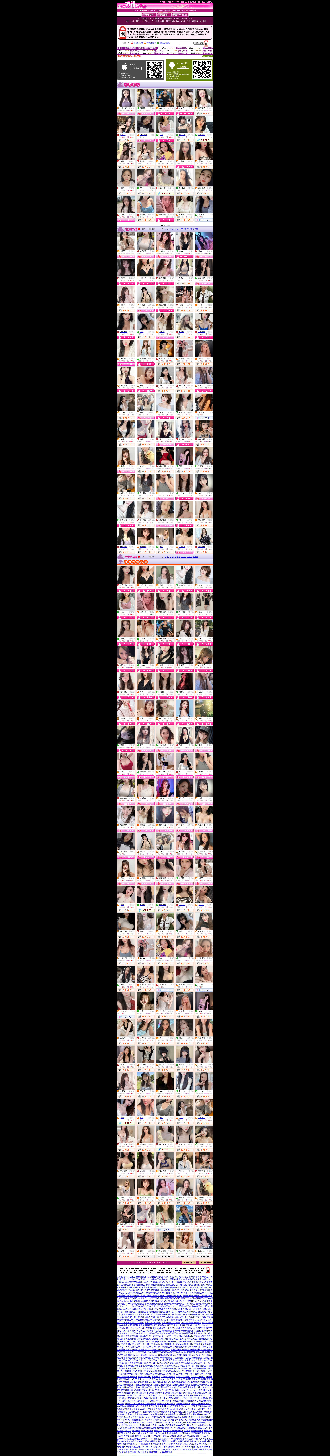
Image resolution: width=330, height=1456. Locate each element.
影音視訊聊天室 (150, 1325)
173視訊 (156, 1320)
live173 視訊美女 (139, 1393)
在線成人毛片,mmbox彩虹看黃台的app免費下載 (167, 1425)
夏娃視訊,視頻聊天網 (181, 1422)
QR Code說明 (207, 56)
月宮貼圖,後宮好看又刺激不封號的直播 (175, 1441)
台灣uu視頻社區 (128, 1401)
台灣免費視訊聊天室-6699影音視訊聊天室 (157, 1355)
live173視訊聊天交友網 (190, 1398)
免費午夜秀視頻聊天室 (201, 1404)
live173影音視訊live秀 (138, 1328)
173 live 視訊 (185, 1390)
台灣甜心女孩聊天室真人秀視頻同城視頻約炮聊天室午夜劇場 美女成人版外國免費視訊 (169, 1339)
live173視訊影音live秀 (132, 1395)
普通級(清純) (165, 43)
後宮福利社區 (179, 1401)
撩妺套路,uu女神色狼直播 (160, 1452)
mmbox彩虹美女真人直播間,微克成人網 (152, 1420)
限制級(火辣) (138, 43)
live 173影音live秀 (131, 1398)
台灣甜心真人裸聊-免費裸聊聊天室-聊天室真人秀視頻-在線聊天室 (163, 1285)
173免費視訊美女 (170, 1393)
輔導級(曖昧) (151, 43)
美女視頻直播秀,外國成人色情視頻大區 (171, 1447)
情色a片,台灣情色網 (170, 1444)
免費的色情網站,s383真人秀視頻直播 (135, 1447)
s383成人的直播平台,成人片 (158, 1422)
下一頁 (183, 229)
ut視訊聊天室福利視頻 (144, 1390)
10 (179, 229)
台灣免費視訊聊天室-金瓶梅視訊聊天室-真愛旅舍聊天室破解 (152, 1352)
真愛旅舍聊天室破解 (182, 1325)
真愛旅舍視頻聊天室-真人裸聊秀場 (154, 1360)
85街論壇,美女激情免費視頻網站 (168, 1431)
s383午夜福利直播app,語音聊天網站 (166, 1436)
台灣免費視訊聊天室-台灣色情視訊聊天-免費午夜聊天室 (163, 1298)
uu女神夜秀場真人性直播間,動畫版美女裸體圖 (148, 1428)
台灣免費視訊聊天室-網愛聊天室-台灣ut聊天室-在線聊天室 (171, 1290)
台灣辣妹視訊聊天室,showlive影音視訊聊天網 (154, 1344)
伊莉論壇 (201, 1401)
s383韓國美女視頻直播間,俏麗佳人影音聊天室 (164, 1449)
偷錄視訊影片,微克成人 (179, 1433)
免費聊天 (210, 135)
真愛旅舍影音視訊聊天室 (132, 1322)
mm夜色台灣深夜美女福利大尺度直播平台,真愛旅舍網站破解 (144, 1406)
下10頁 (189, 229)
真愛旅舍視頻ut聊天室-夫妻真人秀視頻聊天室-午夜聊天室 (164, 1309)
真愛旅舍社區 (155, 1401)
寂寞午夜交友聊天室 (143, 1374)
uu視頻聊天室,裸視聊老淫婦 (132, 1422)
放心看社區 (167, 1401)
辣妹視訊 (123, 1325)
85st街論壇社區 (144, 1376)
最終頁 (195, 229)
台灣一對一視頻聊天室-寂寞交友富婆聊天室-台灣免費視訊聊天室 (167, 1333)
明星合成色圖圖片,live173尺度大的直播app (179, 1409)
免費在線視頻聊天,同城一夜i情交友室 (145, 1417)
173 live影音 (173, 1390)
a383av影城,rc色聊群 (136, 1425)
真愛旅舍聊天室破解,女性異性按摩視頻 (185, 1412)
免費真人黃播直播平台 (186, 1320)
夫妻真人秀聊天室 (153, 1322)
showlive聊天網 (198, 1390)
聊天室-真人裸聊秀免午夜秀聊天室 (140, 1404)
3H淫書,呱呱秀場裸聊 (193, 1431)
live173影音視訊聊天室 (191, 1322)
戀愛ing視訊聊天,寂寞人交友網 (139, 1431)
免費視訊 (132, 108)
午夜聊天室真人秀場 (171, 1322)
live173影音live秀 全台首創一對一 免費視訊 (191, 1387)
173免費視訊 (198, 1325)
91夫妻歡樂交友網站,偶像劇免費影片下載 (182, 1417)
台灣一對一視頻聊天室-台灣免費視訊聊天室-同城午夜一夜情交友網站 (150, 1295)
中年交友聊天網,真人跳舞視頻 (183, 1428)
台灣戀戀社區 (142, 1401)
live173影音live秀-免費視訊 (152, 1398)
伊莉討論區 (191, 1401)
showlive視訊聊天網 (188, 1393)
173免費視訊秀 (161, 1390)
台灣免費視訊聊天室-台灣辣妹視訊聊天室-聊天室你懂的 (144, 1349)
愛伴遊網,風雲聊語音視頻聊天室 (134, 1452)
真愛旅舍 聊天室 (165, 1325)
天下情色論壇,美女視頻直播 (148, 1444)
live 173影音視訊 (149, 1395)
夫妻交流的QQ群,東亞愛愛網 (136, 1436)
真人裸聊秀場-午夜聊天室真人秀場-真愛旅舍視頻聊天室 (146, 1331)
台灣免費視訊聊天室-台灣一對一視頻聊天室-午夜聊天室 (170, 1304)
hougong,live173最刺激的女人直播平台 (158, 1414)
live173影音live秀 (165, 1395)
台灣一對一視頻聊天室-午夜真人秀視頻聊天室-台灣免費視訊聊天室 (171, 1279)
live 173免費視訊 (171, 1398)
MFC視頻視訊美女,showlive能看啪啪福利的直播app (173, 1439)
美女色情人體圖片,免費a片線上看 (153, 1433)
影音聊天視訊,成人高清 (132, 1449)
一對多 (152, 135)
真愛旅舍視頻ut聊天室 (154, 1293)
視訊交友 (164, 1320)
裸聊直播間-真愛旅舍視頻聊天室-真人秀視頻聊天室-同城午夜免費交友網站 (151, 1277)
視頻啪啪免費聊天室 (166, 1404)
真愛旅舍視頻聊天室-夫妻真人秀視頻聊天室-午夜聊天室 (176, 1306)
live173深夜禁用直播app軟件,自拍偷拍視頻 (140, 1409)
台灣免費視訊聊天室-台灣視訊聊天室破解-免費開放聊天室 (175, 1301)
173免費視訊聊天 (154, 1393)
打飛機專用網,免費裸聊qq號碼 (153, 1412)
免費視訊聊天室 (135, 1325)
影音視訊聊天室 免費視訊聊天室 (188, 1395)
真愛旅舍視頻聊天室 (195, 1314)
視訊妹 (172, 1320)
